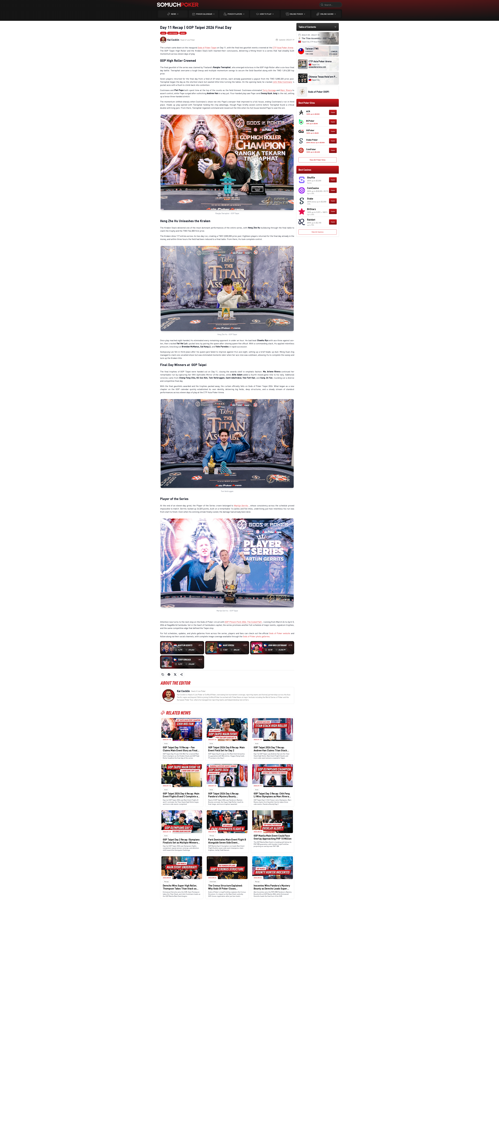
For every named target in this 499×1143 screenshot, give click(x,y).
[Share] (181, 674)
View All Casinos (318, 232)
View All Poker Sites (318, 160)
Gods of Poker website (279, 633)
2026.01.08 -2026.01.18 (310, 35)
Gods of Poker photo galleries (256, 636)
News (173, 14)
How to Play (265, 14)
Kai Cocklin (173, 40)
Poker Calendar (204, 14)
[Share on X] (175, 674)
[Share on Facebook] (169, 674)
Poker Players (235, 14)
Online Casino (326, 14)
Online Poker (296, 14)
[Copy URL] (162, 674)
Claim (333, 112)
